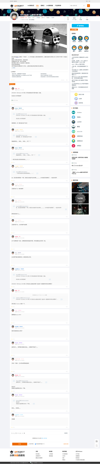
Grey (16, 310)
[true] (88, 5)
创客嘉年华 (38, 455)
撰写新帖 (81, 26)
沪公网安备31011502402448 (38, 462)
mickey (16, 236)
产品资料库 (58, 5)
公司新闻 (51, 453)
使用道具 (62, 80)
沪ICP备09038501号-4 (24, 462)
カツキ (16, 184)
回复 (14, 80)
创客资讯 (18, 9)
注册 (89, 1)
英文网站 (38, 453)
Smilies (24, 433)
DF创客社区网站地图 (80, 459)
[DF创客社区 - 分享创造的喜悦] (19, 8)
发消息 (38, 17)
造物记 (42, 5)
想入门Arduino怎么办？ (77, 165)
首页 (11, 9)
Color (14, 433)
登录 (87, 1)
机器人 (17, 56)
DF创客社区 (31, 5)
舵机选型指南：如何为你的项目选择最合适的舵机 (50, 76)
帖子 (84, 5)
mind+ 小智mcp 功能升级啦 (78, 64)
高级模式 (66, 433)
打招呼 (53, 17)
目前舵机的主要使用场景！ (17, 76)
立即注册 (45, 438)
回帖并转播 (31, 443)
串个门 (43, 17)
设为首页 (11, 1)
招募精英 (78, 455)
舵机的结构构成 (43, 73)
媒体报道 (51, 455)
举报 (67, 80)
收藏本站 (15, 1)
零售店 (63, 459)
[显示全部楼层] (31, 19)
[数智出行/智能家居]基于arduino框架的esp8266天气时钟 (22, 75)
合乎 (16, 200)
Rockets (22, 17)
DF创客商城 (49, 5)
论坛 (37, 5)
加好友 (48, 17)
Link (18, 433)
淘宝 (63, 457)
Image (16, 433)
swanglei (17, 129)
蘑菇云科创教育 (39, 457)
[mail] (97, 445)
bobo (16, 88)
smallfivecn (17, 268)
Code (22, 433)
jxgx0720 (17, 414)
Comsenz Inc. (76, 462)
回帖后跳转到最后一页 (40, 443)
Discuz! (84, 462)
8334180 (16, 326)
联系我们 (78, 457)
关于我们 (78, 453)
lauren (16, 108)
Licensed (88, 462)
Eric (16, 252)
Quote (20, 433)
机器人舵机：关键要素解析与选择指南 (19, 73)
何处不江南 (17, 358)
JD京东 (63, 455)
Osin (16, 220)
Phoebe (16, 342)
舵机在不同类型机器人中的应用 (46, 75)
